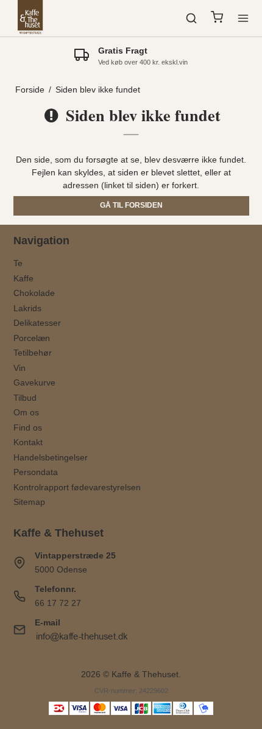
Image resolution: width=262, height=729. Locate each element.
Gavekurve (34, 382)
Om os (26, 412)
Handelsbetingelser (50, 457)
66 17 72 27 (58, 603)
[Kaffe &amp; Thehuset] (30, 18)
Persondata (35, 472)
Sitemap (29, 502)
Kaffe (23, 278)
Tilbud (25, 398)
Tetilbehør (32, 352)
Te (18, 263)
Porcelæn (31, 338)
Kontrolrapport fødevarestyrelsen (77, 487)
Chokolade (34, 293)
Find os (27, 427)
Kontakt (28, 442)
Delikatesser (37, 323)
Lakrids (27, 308)
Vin (19, 368)
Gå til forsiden (131, 205)
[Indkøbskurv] (217, 18)
